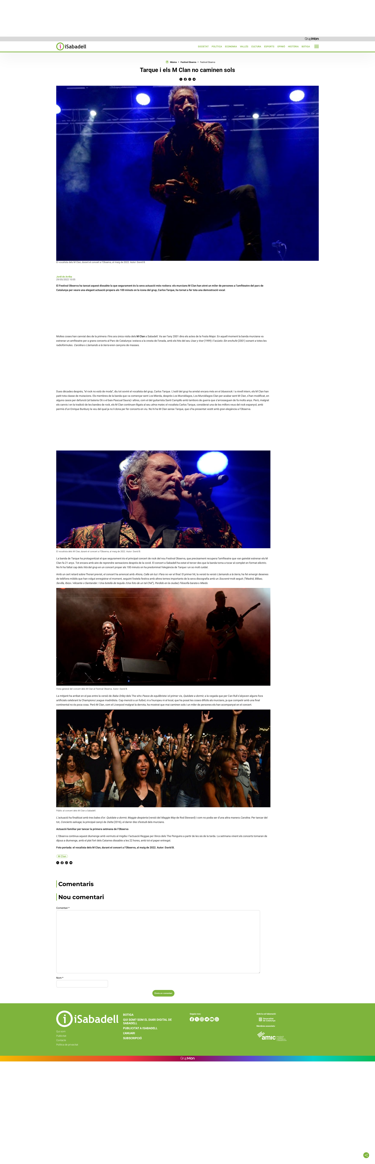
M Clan (62, 856)
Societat (203, 46)
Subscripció (132, 1038)
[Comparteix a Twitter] (180, 80)
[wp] (217, 1020)
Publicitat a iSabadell (140, 1028)
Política (217, 46)
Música (173, 62)
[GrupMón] (312, 39)
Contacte (61, 1040)
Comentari (62, 907)
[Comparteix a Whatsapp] (189, 80)
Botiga (306, 46)
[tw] (197, 1020)
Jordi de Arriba (64, 276)
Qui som (60, 1031)
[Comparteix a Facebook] (185, 80)
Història (293, 46)
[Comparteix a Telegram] (194, 80)
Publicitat (61, 1035)
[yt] (212, 1020)
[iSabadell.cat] (43, 51)
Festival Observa (188, 62)
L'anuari (129, 1033)
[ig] (202, 1020)
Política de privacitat (67, 1044)
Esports (269, 46)
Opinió (281, 46)
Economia (231, 46)
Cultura (256, 46)
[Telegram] (207, 1020)
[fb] (192, 1020)
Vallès (244, 46)
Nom (59, 977)
